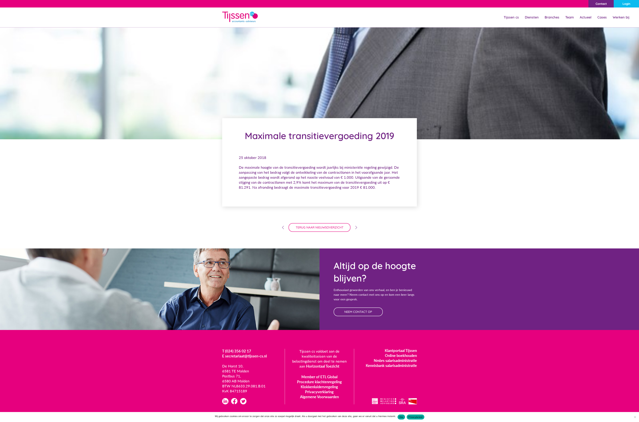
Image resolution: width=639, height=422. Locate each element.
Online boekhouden (401, 355)
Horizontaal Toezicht (322, 366)
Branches (552, 17)
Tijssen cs (511, 17)
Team (569, 17)
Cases (602, 17)
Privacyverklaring (319, 392)
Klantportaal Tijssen (401, 350)
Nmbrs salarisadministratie (395, 360)
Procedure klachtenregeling (319, 382)
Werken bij (621, 17)
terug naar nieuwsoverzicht (319, 227)
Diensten (532, 17)
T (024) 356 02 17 (236, 351)
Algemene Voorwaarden (319, 397)
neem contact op (358, 312)
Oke (401, 417)
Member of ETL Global (319, 377)
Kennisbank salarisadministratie (391, 365)
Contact (601, 4)
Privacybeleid (415, 417)
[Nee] (635, 417)
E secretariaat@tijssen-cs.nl (244, 356)
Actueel (585, 17)
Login (626, 4)
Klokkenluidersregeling (319, 387)
